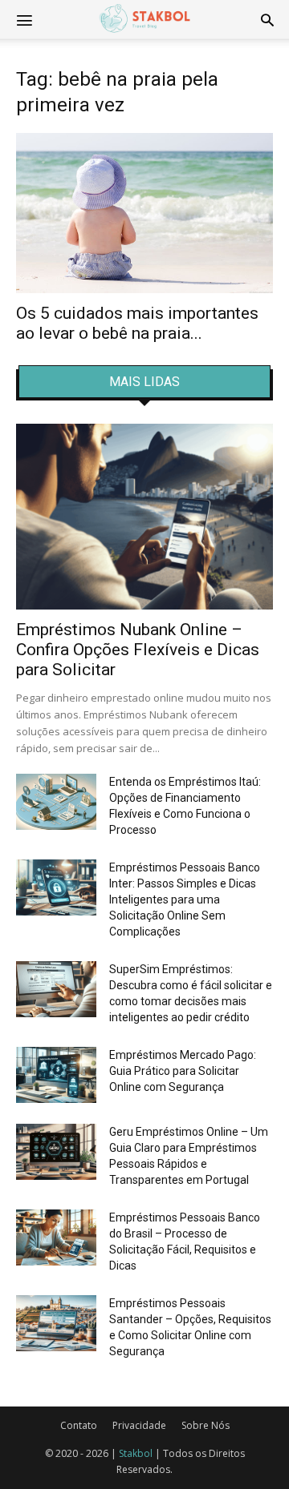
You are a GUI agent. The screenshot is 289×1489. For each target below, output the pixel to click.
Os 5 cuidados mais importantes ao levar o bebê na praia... (137, 323)
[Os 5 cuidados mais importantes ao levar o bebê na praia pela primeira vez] (144, 213)
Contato (78, 1425)
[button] (267, 19)
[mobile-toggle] (24, 19)
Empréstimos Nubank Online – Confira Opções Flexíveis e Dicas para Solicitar (137, 649)
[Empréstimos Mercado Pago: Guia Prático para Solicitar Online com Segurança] (56, 1075)
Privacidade (139, 1425)
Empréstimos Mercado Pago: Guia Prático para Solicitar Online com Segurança (182, 1070)
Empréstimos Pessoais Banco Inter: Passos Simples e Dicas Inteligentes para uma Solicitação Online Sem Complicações (184, 899)
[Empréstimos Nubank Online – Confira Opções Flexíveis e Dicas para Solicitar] (144, 517)
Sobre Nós (205, 1425)
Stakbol (136, 1453)
